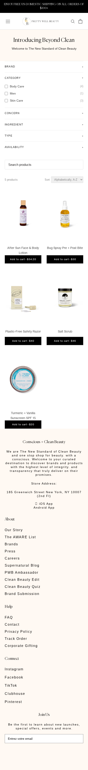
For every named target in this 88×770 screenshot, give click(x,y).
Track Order (16, 638)
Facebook (14, 677)
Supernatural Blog (22, 565)
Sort (47, 179)
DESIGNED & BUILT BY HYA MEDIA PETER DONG (34, 752)
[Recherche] (73, 21)
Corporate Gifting (21, 646)
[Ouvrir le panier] (80, 21)
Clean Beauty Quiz (23, 587)
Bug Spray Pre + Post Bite (65, 248)
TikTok (11, 685)
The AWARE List (20, 537)
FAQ (9, 617)
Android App (44, 507)
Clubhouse (15, 693)
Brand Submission (22, 594)
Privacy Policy (18, 631)
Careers (12, 558)
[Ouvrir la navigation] (8, 21)
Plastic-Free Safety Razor (23, 331)
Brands (11, 544)
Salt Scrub (65, 331)
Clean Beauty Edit (22, 579)
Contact (12, 624)
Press (10, 551)
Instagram (14, 669)
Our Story (14, 530)
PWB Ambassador (21, 572)
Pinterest (13, 702)
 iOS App (44, 503)
